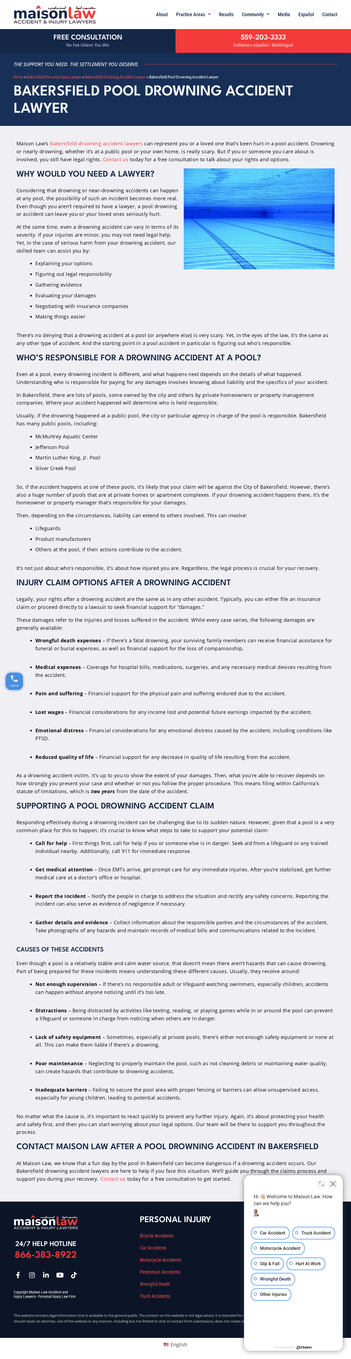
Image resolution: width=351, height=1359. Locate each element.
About (162, 14)
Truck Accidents (155, 1296)
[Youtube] (59, 1275)
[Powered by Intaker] (304, 1347)
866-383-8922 (46, 1255)
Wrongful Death (155, 1284)
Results (226, 14)
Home (18, 77)
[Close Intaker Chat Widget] (333, 1183)
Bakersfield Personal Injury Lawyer (54, 77)
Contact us (116, 159)
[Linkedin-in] (46, 1275)
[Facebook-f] (18, 1275)
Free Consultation (87, 37)
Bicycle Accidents (157, 1236)
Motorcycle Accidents (160, 1260)
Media (284, 14)
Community (253, 14)
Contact (329, 14)
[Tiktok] (73, 1275)
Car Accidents (153, 1248)
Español (306, 14)
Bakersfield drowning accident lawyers (96, 143)
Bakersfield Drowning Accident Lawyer (115, 77)
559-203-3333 (263, 37)
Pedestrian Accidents (160, 1272)
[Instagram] (32, 1275)
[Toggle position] (321, 1183)
